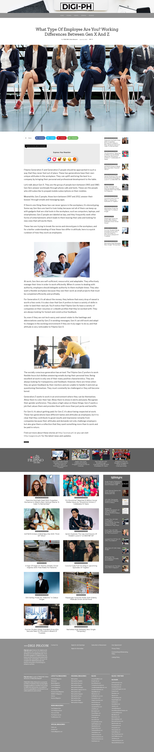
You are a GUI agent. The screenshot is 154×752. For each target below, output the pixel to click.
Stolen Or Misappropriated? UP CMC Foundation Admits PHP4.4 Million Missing (112, 511)
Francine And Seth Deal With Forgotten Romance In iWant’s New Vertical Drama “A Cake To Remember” (112, 143)
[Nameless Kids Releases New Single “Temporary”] (125, 244)
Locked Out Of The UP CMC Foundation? (112, 539)
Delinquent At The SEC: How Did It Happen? (113, 566)
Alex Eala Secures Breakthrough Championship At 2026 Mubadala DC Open (101, 464)
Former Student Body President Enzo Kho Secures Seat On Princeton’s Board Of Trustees (111, 233)
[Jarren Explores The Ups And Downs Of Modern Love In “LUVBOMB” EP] (125, 177)
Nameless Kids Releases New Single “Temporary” (112, 244)
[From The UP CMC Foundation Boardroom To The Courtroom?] (125, 532)
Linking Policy (116, 657)
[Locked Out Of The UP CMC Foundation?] (125, 541)
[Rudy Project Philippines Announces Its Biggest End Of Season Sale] (125, 484)
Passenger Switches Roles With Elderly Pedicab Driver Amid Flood (111, 221)
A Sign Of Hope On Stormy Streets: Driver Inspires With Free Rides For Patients (112, 189)
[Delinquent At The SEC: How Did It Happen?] (125, 568)
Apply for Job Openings (78, 645)
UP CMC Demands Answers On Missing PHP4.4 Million (111, 501)
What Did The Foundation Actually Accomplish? (112, 558)
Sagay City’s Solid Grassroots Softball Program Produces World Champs (80, 464)
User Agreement (117, 645)
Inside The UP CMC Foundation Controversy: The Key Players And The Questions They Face (112, 522)
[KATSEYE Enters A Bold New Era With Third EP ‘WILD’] (125, 167)
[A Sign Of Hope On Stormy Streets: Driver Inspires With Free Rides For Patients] (125, 187)
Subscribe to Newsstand (99, 645)
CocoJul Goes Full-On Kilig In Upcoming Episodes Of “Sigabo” (111, 199)
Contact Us (54, 645)
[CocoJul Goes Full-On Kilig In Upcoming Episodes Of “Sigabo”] (125, 199)
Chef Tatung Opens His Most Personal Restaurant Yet (113, 492)
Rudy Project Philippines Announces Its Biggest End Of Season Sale (113, 483)
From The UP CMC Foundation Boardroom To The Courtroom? (113, 531)
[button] (128, 6)
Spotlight (26, 442)
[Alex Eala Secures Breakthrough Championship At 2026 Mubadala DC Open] (101, 454)
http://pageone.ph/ (32, 436)
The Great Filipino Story (111, 228)
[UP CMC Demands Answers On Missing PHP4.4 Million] (125, 502)
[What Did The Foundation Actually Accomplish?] (125, 559)
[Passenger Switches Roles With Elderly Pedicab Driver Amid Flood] (125, 219)
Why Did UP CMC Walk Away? (113, 548)
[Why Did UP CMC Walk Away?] (125, 550)
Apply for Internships (77, 648)
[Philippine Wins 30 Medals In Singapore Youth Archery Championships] (121, 454)
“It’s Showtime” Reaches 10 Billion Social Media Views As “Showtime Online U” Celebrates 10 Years (112, 156)
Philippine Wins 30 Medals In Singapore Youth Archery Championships (121, 464)
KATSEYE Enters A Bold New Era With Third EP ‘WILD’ (112, 168)
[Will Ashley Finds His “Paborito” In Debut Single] (125, 209)
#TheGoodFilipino (109, 184)
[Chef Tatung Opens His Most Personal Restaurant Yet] (125, 493)
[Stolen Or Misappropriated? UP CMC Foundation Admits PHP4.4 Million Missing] (125, 511)
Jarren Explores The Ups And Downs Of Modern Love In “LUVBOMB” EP (112, 178)
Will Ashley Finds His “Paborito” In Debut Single (111, 210)
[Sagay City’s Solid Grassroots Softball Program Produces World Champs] (80, 454)
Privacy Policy (116, 648)
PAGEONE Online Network (70, 39)
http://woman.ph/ (66, 433)
